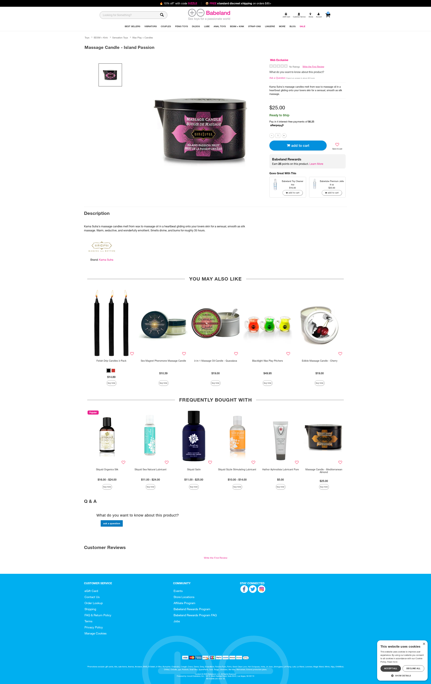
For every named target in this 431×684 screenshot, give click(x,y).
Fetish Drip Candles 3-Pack (111, 360)
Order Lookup (94, 603)
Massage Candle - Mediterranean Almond (323, 471)
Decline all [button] (413, 668)
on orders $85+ (238, 3)
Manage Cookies (96, 633)
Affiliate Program (184, 603)
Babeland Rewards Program (192, 609)
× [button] (424, 644)
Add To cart (300, 145)
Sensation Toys (120, 37)
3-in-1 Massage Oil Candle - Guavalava (215, 360)
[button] (108, 370)
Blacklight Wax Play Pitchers (267, 360)
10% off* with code (178, 3)
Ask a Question (277, 78)
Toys (87, 37)
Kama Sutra (106, 259)
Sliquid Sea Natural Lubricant (151, 469)
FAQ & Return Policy (98, 615)
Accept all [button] (390, 668)
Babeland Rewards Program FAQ (195, 615)
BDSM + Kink (101, 37)
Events (178, 591)
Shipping (90, 609)
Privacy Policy (94, 627)
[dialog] (402, 660)
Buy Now (111, 383)
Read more (392, 662)
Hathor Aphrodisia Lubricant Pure (280, 469)
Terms (88, 621)
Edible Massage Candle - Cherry (319, 360)
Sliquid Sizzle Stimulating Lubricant (237, 469)
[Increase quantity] (284, 135)
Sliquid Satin (194, 469)
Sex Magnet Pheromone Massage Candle (163, 360)
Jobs (177, 621)
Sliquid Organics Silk (107, 469)
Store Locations (184, 597)
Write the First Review (313, 66)
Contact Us (92, 597)
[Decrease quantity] (271, 135)
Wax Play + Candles (142, 37)
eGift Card (91, 591)
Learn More (316, 163)
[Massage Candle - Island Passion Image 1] (202, 130)
